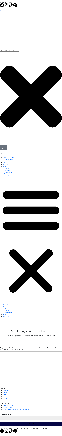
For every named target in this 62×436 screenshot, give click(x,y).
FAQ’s (4, 174)
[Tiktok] (11, 5)
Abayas (7, 168)
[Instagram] (6, 5)
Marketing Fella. (42, 428)
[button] (31, 240)
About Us (5, 164)
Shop (4, 166)
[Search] (0, 48)
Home (4, 162)
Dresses (7, 170)
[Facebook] (2, 5)
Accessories (8, 172)
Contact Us (6, 176)
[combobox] (9, 50)
